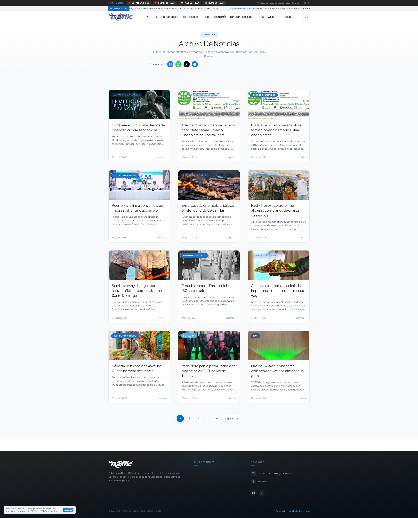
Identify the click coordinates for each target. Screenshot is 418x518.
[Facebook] (305, 3)
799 (216, 418)
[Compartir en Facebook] (170, 64)
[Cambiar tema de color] (306, 17)
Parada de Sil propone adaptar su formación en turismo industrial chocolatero (239, 8)
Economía (219, 16)
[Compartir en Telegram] (195, 64)
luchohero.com (301, 511)
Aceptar (68, 510)
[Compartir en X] (187, 64)
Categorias (191, 16)
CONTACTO (284, 16)
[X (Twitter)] (309, 3)
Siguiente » (231, 418)
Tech (205, 16)
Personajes (266, 16)
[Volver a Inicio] (121, 17)
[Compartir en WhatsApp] (178, 64)
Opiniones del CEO (242, 16)
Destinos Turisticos (166, 16)
